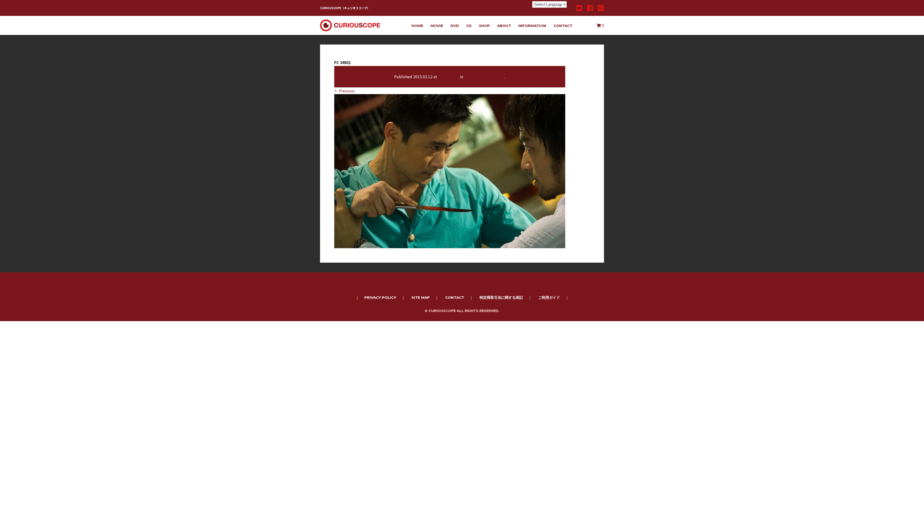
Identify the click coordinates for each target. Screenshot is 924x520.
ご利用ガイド (549, 297)
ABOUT (504, 25)
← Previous (344, 91)
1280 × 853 (448, 76)
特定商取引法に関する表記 (501, 297)
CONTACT (562, 25)
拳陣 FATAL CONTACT (484, 76)
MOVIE (436, 25)
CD (469, 25)
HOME (417, 25)
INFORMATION (532, 25)
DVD (454, 25)
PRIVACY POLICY (380, 297)
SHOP (484, 25)
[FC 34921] (449, 245)
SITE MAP (420, 297)
